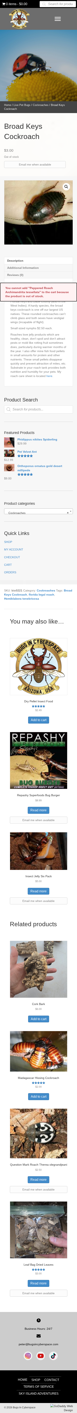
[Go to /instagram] (28, 1356)
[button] (66, 186)
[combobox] (38, 511)
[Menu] (57, 19)
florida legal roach (41, 594)
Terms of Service (38, 1386)
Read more (38, 810)
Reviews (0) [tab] (15, 275)
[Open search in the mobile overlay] (58, 4)
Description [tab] (15, 260)
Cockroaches (40, 105)
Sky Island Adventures (39, 1393)
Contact (51, 1380)
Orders (10, 572)
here (49, 376)
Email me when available (35, 164)
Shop (8, 542)
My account (13, 549)
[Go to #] (53, 1356)
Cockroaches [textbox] (37, 513)
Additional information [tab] (23, 267)
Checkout (12, 557)
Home (7, 105)
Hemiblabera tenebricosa (21, 598)
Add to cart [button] (38, 720)
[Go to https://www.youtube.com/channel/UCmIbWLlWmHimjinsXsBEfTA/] (40, 1356)
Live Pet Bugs (22, 105)
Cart (8, 564)
